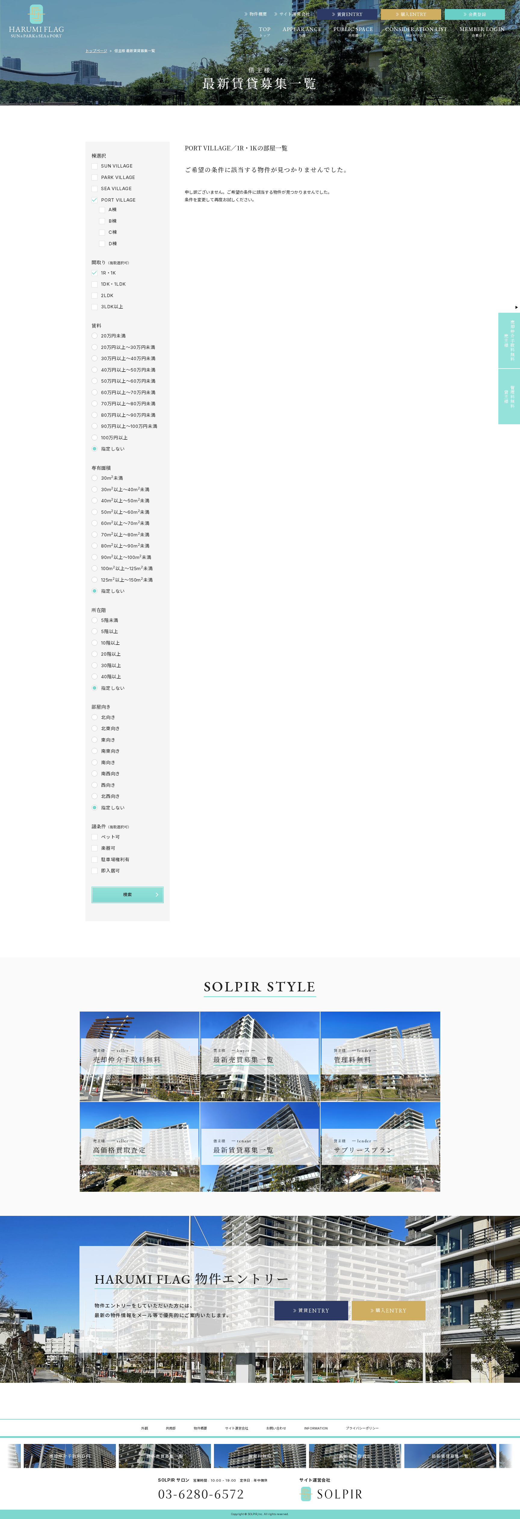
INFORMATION (316, 1428)
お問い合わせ (276, 1428)
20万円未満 (113, 336)
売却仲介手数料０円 (70, 1456)
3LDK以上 (112, 306)
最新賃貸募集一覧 (450, 1456)
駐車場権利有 (115, 859)
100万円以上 (114, 438)
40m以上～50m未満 (125, 500)
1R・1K (108, 273)
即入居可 (110, 871)
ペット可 (110, 837)
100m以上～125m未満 (127, 568)
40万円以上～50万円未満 (128, 370)
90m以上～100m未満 (126, 557)
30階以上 (111, 665)
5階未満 (109, 620)
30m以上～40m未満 (125, 489)
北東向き (110, 728)
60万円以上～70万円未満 (128, 392)
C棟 (113, 232)
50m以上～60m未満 (125, 512)
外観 (144, 1428)
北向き (108, 717)
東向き (108, 740)
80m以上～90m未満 (125, 546)
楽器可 (108, 848)
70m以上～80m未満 (125, 535)
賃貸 (314, 1310)
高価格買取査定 (355, 1456)
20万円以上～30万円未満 (128, 347)
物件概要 (258, 14)
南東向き (110, 751)
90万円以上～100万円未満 (129, 426)
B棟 (113, 221)
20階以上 (111, 654)
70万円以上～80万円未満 (128, 403)
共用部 (171, 1428)
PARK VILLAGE (118, 177)
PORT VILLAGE (118, 200)
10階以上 (110, 643)
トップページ (96, 51)
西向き (108, 785)
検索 (127, 894)
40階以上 (111, 676)
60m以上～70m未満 (125, 523)
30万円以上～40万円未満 (128, 358)
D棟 (113, 243)
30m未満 (112, 478)
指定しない (113, 449)
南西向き (110, 774)
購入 (391, 1310)
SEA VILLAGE (116, 188)
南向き (108, 762)
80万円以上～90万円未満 (128, 415)
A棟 (113, 209)
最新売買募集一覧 (164, 1456)
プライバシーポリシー (362, 1428)
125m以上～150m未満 (127, 580)
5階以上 (109, 631)
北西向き (110, 796)
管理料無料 (260, 1456)
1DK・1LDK (113, 284)
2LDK (107, 295)
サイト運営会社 (294, 14)
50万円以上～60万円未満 (128, 381)
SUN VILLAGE (116, 166)
